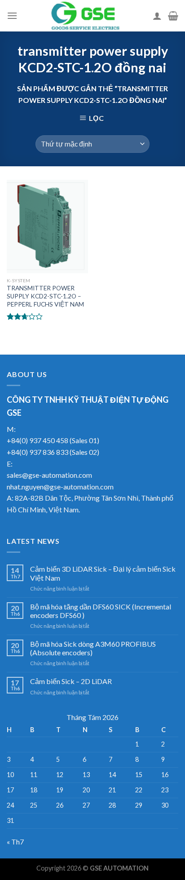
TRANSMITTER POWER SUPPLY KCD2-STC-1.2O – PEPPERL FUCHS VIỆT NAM (45, 295)
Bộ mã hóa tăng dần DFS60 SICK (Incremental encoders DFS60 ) (100, 610)
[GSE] (85, 15)
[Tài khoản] (157, 16)
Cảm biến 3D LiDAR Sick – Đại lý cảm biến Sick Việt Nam (103, 573)
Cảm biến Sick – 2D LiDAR (71, 681)
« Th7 (15, 841)
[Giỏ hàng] (173, 16)
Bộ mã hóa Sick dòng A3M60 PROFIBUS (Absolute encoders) (93, 648)
